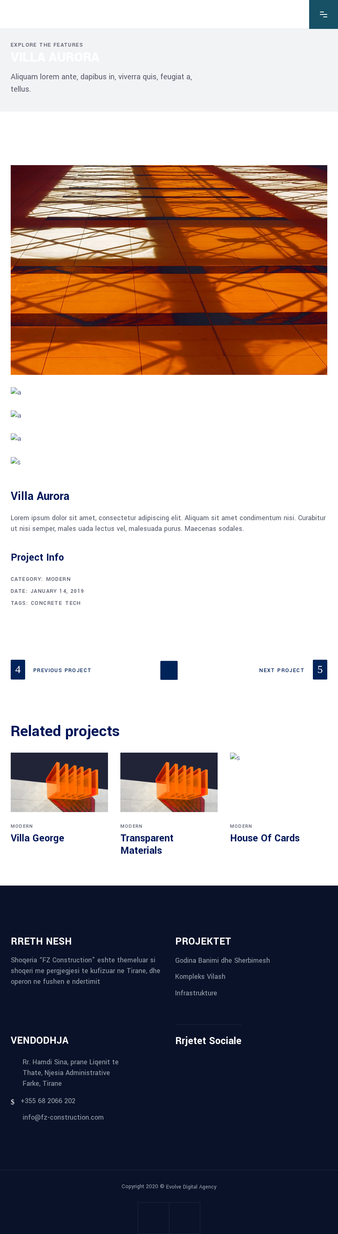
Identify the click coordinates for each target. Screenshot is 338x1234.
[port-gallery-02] (169, 392)
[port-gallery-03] (169, 438)
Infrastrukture (196, 993)
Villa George (37, 838)
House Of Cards (265, 838)
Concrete (46, 603)
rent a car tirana (41, 996)
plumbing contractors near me (27, 996)
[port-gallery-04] (169, 415)
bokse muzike (59, 996)
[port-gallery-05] (169, 462)
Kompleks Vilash (200, 976)
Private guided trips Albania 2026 (50, 996)
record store (64, 996)
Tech (73, 603)
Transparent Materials (147, 844)
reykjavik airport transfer (16, 996)
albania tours (35, 996)
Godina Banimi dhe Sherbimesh (222, 960)
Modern (58, 579)
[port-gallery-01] (169, 270)
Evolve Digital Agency (191, 1187)
